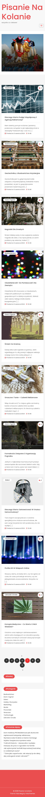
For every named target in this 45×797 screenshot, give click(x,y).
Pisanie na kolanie (22, 12)
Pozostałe (7, 710)
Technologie (10, 539)
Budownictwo (10, 144)
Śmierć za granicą (12, 344)
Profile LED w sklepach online (17, 568)
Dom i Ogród (10, 200)
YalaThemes (30, 794)
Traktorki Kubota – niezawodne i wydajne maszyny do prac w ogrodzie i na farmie (20, 43)
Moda (6, 707)
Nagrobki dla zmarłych (14, 229)
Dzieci (7, 480)
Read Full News (12, 61)
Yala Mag (19, 794)
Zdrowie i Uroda (11, 595)
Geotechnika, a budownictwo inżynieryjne (22, 173)
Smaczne (7, 712)
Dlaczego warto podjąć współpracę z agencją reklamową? (21, 118)
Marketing (9, 88)
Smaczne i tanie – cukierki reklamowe (21, 397)
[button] (41, 25)
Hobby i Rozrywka (10, 702)
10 (22, 665)
